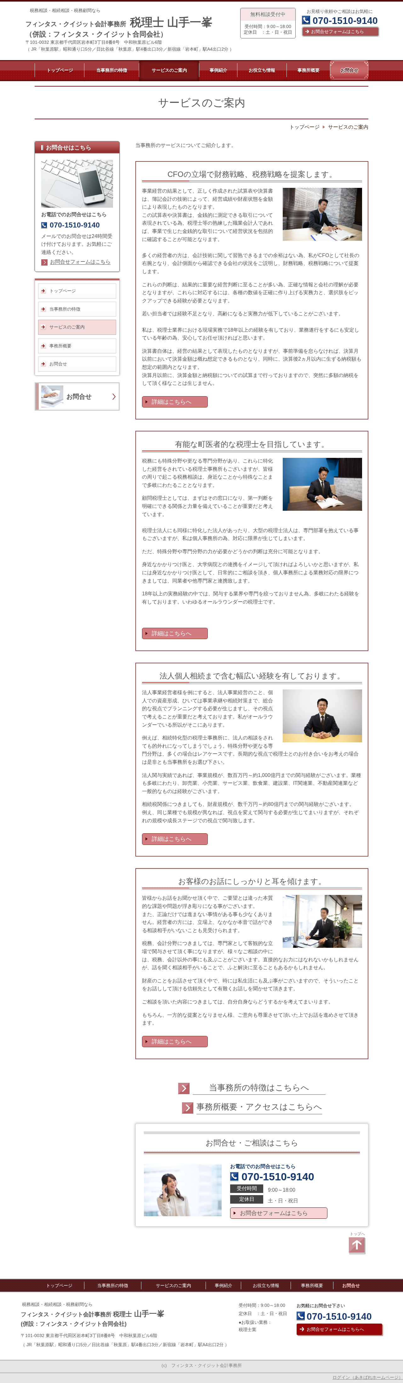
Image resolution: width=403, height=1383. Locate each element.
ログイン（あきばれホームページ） (367, 1377)
